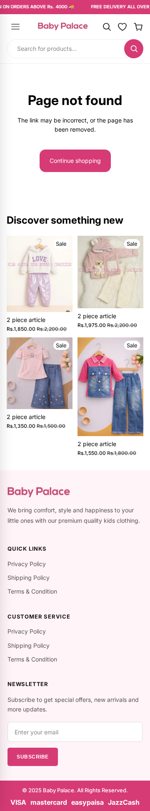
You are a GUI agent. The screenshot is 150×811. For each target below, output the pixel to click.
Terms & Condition (32, 591)
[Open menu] (15, 26)
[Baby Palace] (63, 26)
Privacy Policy (27, 563)
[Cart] (138, 27)
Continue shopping (75, 160)
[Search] (107, 27)
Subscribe (33, 757)
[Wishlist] (123, 27)
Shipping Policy (29, 577)
